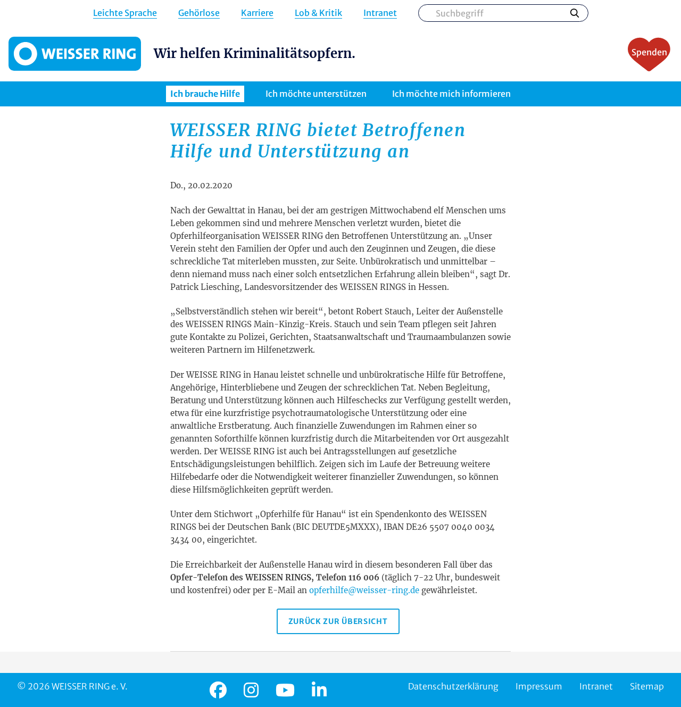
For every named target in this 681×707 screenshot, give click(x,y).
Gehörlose (199, 13)
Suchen (574, 12)
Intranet (380, 13)
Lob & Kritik (318, 13)
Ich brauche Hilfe (205, 93)
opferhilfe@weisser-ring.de (364, 590)
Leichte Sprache (125, 13)
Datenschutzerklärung (453, 686)
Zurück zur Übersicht (338, 621)
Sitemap (647, 686)
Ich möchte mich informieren (451, 93)
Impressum (539, 686)
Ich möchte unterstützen (316, 93)
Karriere (257, 13)
